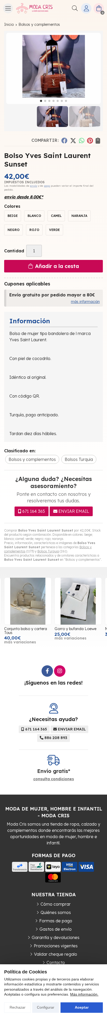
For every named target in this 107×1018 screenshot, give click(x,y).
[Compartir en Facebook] (64, 140)
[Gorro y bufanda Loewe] (78, 601)
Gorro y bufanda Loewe (75, 628)
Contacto (55, 962)
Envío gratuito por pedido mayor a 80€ (52, 294)
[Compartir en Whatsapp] (81, 140)
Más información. (84, 994)
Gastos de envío (55, 929)
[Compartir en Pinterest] (90, 140)
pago (47, 185)
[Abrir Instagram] (60, 671)
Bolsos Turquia (48, 551)
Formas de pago (55, 920)
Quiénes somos (56, 912)
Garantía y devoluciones (55, 937)
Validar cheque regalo (55, 954)
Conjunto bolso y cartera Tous (25, 630)
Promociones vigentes (56, 945)
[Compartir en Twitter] (73, 140)
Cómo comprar (56, 904)
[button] (41, 101)
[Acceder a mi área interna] (86, 8)
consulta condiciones (53, 779)
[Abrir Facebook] (47, 671)
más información (85, 301)
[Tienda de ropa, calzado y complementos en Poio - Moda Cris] (34, 8)
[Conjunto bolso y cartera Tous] (27, 601)
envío (33, 185)
